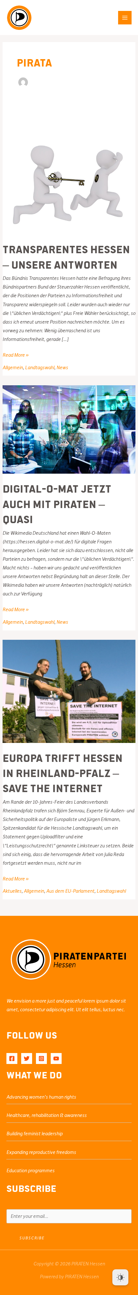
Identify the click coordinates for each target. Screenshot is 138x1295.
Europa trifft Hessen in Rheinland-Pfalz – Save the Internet (63, 773)
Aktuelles (12, 891)
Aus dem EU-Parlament (70, 891)
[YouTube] (56, 1058)
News (62, 368)
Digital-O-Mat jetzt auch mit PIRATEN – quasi (57, 503)
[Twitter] (26, 1058)
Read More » (16, 356)
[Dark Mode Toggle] (120, 1277)
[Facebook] (11, 1058)
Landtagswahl (39, 368)
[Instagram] (41, 1058)
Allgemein (13, 368)
